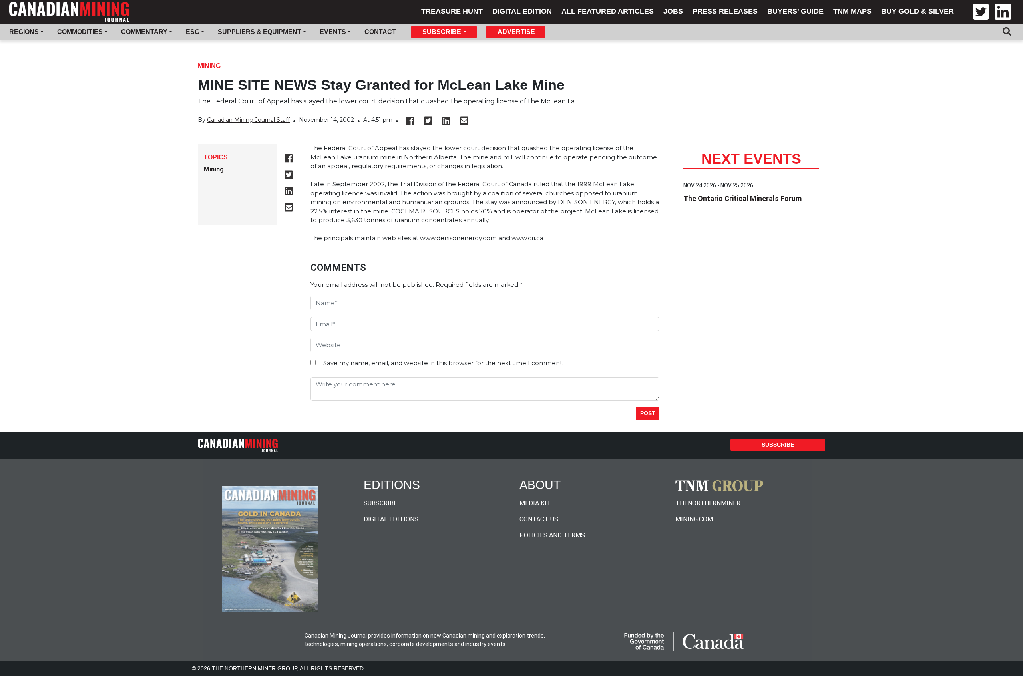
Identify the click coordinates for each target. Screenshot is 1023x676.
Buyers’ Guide (795, 11)
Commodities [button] (80, 31)
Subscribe (778, 444)
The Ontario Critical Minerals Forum (742, 198)
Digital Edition (522, 11)
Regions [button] (24, 31)
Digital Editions (391, 519)
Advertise (516, 31)
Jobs (673, 11)
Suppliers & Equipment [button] (259, 31)
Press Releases (725, 11)
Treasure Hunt (452, 11)
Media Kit (535, 503)
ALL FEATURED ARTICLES (607, 11)
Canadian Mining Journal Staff (248, 119)
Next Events (751, 159)
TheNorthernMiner (707, 503)
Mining (209, 65)
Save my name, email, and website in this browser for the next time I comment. (443, 363)
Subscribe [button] (441, 31)
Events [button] (333, 31)
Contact (380, 31)
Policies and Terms (552, 535)
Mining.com (694, 519)
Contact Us (538, 519)
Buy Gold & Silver (917, 11)
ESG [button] (192, 31)
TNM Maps (852, 11)
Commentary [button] (144, 31)
